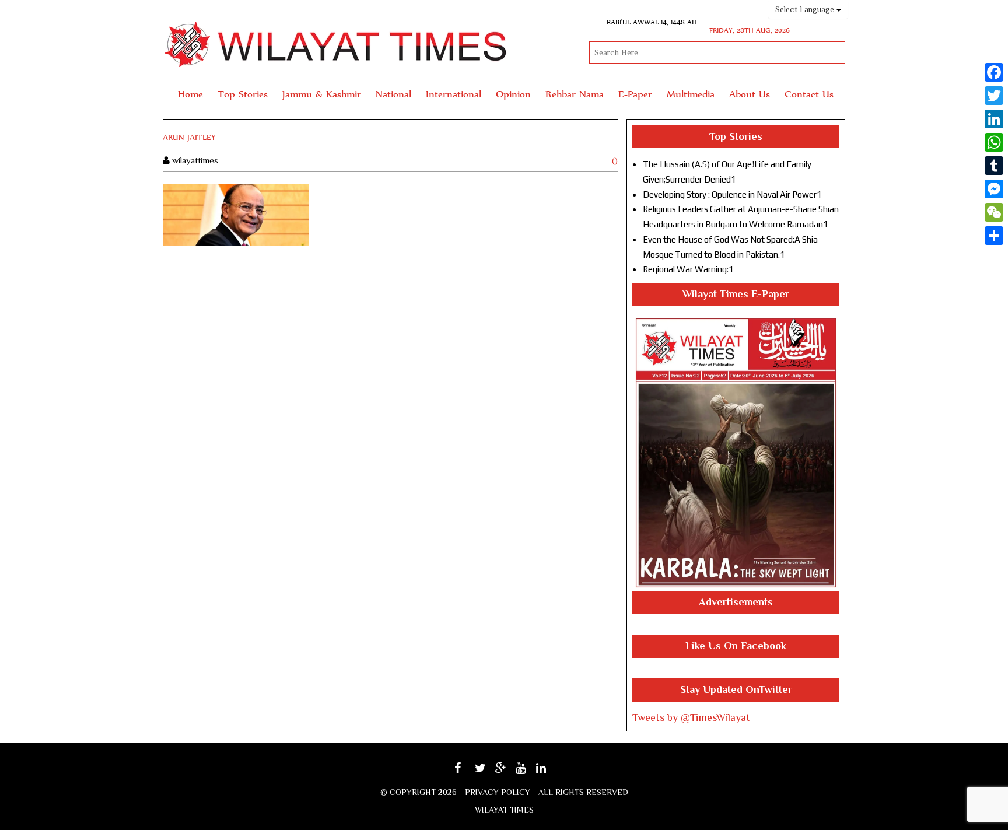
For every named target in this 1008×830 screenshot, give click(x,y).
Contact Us (809, 93)
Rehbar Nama (574, 93)
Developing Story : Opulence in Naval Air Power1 (732, 194)
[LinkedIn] (994, 119)
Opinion (513, 93)
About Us (749, 93)
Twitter (487, 772)
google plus (507, 773)
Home (190, 93)
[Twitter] (994, 95)
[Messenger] (994, 189)
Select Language (805, 9)
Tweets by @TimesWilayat (691, 717)
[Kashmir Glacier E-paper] (735, 453)
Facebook (468, 772)
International (453, 93)
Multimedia (691, 93)
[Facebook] (994, 72)
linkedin (549, 772)
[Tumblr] (994, 165)
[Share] (994, 235)
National (393, 93)
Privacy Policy (497, 792)
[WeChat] (994, 212)
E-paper (635, 93)
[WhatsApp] (994, 142)
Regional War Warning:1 (688, 269)
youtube (528, 772)
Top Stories (243, 93)
